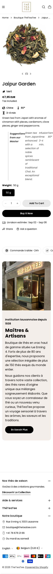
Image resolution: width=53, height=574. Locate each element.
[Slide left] (22, 73)
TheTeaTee (17, 567)
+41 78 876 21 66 (15, 533)
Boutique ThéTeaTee (25, 17)
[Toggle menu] (3, 7)
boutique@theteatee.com (21, 527)
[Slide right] (30, 73)
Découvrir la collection (16, 492)
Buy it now (26, 213)
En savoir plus (19, 429)
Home (5, 17)
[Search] (44, 7)
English (6, 548)
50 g (8, 192)
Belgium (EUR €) (30, 548)
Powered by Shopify (36, 567)
